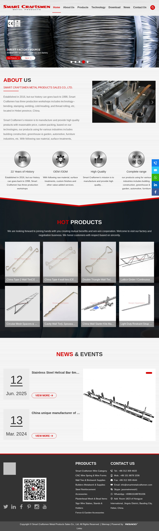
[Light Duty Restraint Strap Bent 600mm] (136, 303)
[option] (79, 41)
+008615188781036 (135, 494)
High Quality (98, 171)
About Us (68, 7)
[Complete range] (136, 159)
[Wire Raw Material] (79, 41)
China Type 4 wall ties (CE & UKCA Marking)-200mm (74, 279)
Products (82, 7)
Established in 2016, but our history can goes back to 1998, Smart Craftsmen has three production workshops (22, 183)
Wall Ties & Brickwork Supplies (90, 480)
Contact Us (139, 7)
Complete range (136, 171)
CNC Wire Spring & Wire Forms (90, 475)
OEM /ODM (60, 171)
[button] (3, 42)
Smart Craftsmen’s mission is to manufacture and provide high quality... (98, 181)
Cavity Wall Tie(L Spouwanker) (61, 324)
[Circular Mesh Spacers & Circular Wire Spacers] (22, 303)
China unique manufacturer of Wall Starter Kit (56, 413)
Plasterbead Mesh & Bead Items (91, 498)
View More (42, 395)
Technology (98, 7)
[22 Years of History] (22, 159)
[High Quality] (98, 159)
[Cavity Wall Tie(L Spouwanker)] (60, 303)
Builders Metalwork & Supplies (90, 484)
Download (114, 7)
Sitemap (106, 524)
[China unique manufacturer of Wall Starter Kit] (119, 405)
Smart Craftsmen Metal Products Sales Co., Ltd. (38, 87)
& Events (79, 354)
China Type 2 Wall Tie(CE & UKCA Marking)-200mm (35, 279)
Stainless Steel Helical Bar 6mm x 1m (56, 372)
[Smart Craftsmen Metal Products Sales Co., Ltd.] (26, 7)
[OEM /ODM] (60, 159)
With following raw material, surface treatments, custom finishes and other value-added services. (60, 181)
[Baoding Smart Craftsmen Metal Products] (124, 102)
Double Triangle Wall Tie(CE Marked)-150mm (108, 279)
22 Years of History (22, 171)
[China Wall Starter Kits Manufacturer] (98, 303)
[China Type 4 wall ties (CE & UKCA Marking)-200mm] (60, 259)
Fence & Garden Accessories (89, 512)
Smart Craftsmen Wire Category (91, 471)
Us (17, 80)
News (127, 7)
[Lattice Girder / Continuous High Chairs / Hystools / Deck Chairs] (136, 259)
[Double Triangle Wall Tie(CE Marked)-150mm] (98, 259)
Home (56, 7)
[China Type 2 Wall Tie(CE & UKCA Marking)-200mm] (22, 259)
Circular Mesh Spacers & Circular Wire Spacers (33, 324)
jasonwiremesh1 (129, 489)
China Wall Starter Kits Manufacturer (103, 324)
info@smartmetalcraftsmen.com (136, 484)
